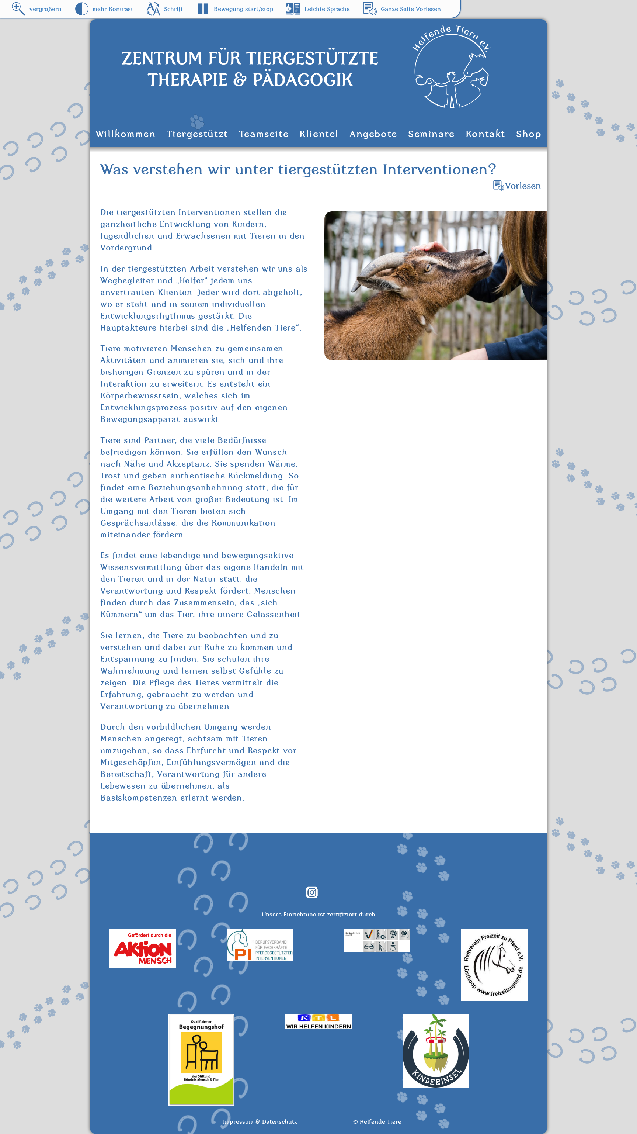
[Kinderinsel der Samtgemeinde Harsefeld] (436, 1085)
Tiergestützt (197, 134)
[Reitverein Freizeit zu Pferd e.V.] (494, 999)
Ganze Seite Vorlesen (411, 9)
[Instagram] (318, 896)
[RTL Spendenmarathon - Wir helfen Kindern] (318, 1027)
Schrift (173, 9)
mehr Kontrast (113, 9)
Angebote (373, 134)
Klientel (319, 134)
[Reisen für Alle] (377, 949)
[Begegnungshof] (201, 1103)
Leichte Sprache (327, 9)
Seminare (431, 134)
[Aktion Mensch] (142, 965)
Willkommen (125, 134)
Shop (529, 134)
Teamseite (264, 134)
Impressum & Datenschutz (260, 1121)
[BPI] (260, 959)
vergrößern (45, 9)
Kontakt (485, 134)
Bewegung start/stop (244, 9)
